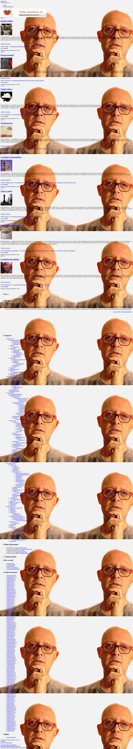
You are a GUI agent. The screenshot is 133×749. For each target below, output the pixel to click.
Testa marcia (19, 485)
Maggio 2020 (10, 635)
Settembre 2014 (10, 728)
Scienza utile (16, 343)
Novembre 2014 (11, 725)
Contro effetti (16, 350)
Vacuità (21, 415)
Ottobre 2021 (10, 611)
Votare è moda (6, 191)
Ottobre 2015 (10, 711)
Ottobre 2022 (10, 595)
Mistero (18, 431)
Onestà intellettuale (20, 492)
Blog (5, 5)
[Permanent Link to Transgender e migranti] (6, 239)
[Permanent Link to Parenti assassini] (6, 68)
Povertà (12, 527)
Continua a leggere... (6, 44)
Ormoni (15, 361)
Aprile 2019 (10, 653)
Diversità (15, 470)
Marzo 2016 (10, 704)
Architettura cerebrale (15, 394)
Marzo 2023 (10, 588)
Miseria (15, 528)
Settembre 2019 (10, 646)
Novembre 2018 (11, 660)
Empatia (15, 449)
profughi (45, 114)
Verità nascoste (7, 123)
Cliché (14, 466)
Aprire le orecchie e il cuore (22, 423)
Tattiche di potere (11, 565)
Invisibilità (21, 408)
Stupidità (21, 440)
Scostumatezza (16, 499)
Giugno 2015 (10, 715)
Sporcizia (12, 541)
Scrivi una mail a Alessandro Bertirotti (122, 311)
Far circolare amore (23, 427)
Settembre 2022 (10, 596)
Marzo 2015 (10, 719)
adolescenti (14, 46)
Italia (37, 148)
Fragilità (18, 429)
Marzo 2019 (10, 654)
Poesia (11, 370)
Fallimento (12, 498)
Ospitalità (18, 478)
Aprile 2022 (10, 603)
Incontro (18, 477)
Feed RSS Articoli (5, 746)
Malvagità (12, 521)
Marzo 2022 (10, 604)
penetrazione (42, 46)
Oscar (20, 483)
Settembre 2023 (10, 579)
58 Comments (4, 82)
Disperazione (16, 444)
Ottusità (18, 438)
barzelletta (31, 182)
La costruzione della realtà (13, 569)
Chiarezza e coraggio (21, 398)
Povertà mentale (14, 535)
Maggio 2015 (10, 717)
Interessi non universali (15, 516)
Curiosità (21, 405)
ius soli (35, 284)
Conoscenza (19, 404)
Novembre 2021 (11, 610)
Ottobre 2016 (10, 694)
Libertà (7, 216)
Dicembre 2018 (10, 658)
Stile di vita (12, 503)
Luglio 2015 (10, 714)
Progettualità (16, 352)
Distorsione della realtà (21, 442)
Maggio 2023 (10, 585)
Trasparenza (16, 356)
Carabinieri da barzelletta (11, 157)
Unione (15, 366)
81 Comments (4, 150)
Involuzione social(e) (18, 517)
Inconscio (15, 453)
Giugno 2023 (10, 584)
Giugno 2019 (10, 650)
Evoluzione (9, 463)
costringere (47, 182)
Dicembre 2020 (10, 625)
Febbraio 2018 (10, 672)
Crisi (17, 435)
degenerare (53, 182)
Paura (11, 526)
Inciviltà (12, 512)
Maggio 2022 (10, 602)
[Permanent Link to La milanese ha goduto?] (6, 273)
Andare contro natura (15, 508)
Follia (14, 451)
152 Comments (4, 286)
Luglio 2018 (10, 665)
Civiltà (11, 465)
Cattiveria (12, 510)
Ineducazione (16, 515)
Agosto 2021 (10, 614)
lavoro (40, 148)
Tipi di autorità (10, 563)
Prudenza (15, 459)
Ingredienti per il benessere (11, 250)
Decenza (15, 469)
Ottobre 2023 (10, 578)
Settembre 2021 (10, 613)
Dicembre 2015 (10, 708)
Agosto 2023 (10, 581)
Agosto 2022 (10, 597)
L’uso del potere (11, 566)
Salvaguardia (16, 355)
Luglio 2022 (10, 599)
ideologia (36, 114)
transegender (72, 250)
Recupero (15, 381)
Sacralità (7, 80)
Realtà (14, 417)
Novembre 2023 (11, 577)
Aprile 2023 (10, 586)
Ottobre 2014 (10, 726)
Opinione (21, 411)
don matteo (59, 182)
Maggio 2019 (10, 651)
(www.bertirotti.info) (126, 309)
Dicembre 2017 (10, 675)
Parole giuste (22, 401)
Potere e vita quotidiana (12, 567)
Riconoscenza (19, 481)
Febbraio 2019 (10, 656)
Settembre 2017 (10, 679)
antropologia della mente (24, 46)
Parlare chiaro (22, 399)
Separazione (16, 365)
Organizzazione (13, 369)
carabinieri (37, 182)
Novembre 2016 (11, 693)
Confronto (15, 467)
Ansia (14, 433)
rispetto (37, 80)
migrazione (65, 250)
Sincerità (15, 347)
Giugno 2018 (10, 667)
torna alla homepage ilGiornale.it (8, 745)
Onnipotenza (19, 363)
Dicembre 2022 (10, 592)
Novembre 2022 (11, 593)
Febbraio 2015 (10, 721)
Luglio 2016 (10, 699)
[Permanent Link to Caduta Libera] (6, 102)
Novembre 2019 (11, 643)
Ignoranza (21, 406)
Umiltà (14, 388)
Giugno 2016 (10, 700)
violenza (47, 284)
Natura (11, 358)
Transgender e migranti (10, 225)
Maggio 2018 (10, 668)
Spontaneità (13, 374)
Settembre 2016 (10, 696)
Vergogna (15, 462)
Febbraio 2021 (10, 622)
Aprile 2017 (10, 686)
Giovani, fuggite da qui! (21, 547)
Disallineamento (20, 437)
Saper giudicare (20, 484)
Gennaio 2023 (10, 590)
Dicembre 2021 (10, 608)
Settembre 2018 (10, 663)
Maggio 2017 (10, 685)
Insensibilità (19, 448)
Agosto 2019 (10, 647)
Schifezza (18, 531)
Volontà (18, 456)
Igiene (14, 488)
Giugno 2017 (10, 683)
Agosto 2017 (10, 681)
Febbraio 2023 (10, 589)
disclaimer (3, 741)
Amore (14, 422)
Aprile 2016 (10, 703)
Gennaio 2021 (10, 624)
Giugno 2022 (10, 600)
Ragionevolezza (17, 460)
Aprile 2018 (10, 670)
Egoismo (15, 447)
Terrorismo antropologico (22, 520)
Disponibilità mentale (18, 445)
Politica (30, 216)
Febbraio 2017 (10, 689)
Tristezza (18, 534)
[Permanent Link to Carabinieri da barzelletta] (6, 171)
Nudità (11, 368)
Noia (14, 538)
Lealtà (11, 345)
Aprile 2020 (10, 636)
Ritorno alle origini (14, 502)
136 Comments (4, 218)
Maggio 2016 (10, 701)
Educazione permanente (22, 474)
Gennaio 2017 (10, 690)
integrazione (59, 250)
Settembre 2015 (10, 712)
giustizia (27, 80)
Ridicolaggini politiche (18, 539)
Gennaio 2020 (10, 640)
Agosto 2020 (10, 631)
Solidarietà (12, 373)
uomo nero (56, 114)
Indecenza (15, 513)
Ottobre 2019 (10, 645)
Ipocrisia (15, 537)
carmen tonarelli (38, 250)
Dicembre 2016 (10, 692)
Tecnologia (15, 344)
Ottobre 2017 (10, 678)
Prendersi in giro (9, 182)
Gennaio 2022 (10, 607)
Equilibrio (18, 476)
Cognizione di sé (14, 395)
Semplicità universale (18, 372)
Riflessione (18, 413)
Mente (6, 46)
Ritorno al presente (20, 419)
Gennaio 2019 (10, 657)
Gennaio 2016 (10, 707)
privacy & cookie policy (6, 742)
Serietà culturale (17, 387)
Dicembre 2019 (10, 642)
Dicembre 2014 (10, 724)
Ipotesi (20, 409)
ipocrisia (41, 114)
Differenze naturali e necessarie (20, 359)
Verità (20, 412)
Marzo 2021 (10, 621)
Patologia (12, 524)
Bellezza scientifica (14, 340)
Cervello (9, 392)
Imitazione (15, 452)
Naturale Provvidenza (18, 379)
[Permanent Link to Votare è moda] (6, 205)
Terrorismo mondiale (18, 519)
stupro (43, 284)
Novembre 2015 (11, 710)
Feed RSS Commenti (15, 746)
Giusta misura (16, 487)
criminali (32, 46)
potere (34, 216)
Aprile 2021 (10, 620)
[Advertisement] (15, 323)
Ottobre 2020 (10, 628)
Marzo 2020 (10, 638)
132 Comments (4, 116)
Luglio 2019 (10, 649)
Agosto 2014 (10, 729)
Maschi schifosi (7, 21)
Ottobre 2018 (10, 661)
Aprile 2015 (10, 718)
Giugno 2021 (10, 617)
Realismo (15, 380)
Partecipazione (13, 390)
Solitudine (7, 114)
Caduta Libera (6, 89)
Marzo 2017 (10, 688)
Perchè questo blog (8, 6)
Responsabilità (19, 480)
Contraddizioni (9, 148)
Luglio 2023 (10, 582)
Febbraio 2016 (10, 706)
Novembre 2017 (11, 676)
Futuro (11, 501)
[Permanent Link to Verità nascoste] (6, 137)
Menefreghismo (17, 490)
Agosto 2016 (10, 697)
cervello (42, 182)
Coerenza (15, 397)
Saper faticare (16, 384)
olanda (44, 148)
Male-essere (10, 506)
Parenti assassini (7, 55)
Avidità (11, 509)
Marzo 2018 (10, 671)
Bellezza (9, 338)
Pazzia (20, 430)
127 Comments (4, 252)
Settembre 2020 (10, 629)
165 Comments (4, 184)
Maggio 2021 (10, 618)
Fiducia (18, 426)
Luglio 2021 (10, 615)
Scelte (14, 386)
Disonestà (15, 351)
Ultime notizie (10, 557)
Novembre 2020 (11, 627)
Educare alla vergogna (21, 473)
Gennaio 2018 (10, 674)
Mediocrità (15, 458)
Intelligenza (16, 455)
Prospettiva (18, 354)
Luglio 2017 (10, 682)
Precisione (15, 341)
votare (38, 216)
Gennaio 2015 (10, 722)
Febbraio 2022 (10, 606)
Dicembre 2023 (10, 575)
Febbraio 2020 (10, 639)
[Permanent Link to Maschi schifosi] (6, 34)
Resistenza (15, 383)
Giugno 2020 (10, 633)
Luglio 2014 (10, 731)
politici (48, 148)
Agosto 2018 (10, 664)
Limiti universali (17, 416)
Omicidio (32, 80)
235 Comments (4, 48)
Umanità (12, 505)
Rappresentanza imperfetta (19, 495)
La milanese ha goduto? (10, 259)
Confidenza (19, 424)
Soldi (14, 496)
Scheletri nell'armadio (21, 530)
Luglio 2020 (10, 632)
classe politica (29, 114)
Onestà (14, 491)
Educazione (8, 284)
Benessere (9, 376)
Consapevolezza (17, 402)
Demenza (15, 441)
